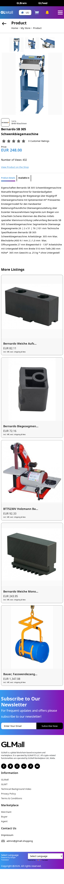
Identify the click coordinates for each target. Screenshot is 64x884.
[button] (25, 12)
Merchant (6, 811)
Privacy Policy (8, 793)
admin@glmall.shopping (20, 840)
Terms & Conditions (11, 798)
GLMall (5, 779)
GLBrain (22, 3)
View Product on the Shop (15, 167)
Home (14, 28)
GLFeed (42, 3)
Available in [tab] (23, 178)
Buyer (4, 816)
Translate (45, 860)
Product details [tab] (8, 178)
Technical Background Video (16, 788)
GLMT (4, 784)
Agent (4, 821)
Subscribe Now (50, 725)
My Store (25, 28)
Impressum (7, 835)
